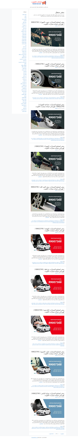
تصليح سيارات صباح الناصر (56, 428)
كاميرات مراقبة (24, 86)
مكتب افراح (24, 102)
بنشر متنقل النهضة (45, 262)
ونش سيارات (24, 111)
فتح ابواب (24, 71)
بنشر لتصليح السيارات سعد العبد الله (49, 220)
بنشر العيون (61, 97)
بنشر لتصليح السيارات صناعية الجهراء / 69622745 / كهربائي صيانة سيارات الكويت (50, 105)
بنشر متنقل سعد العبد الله (40, 220)
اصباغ (25, 17)
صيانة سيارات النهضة (51, 263)
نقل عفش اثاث (23, 109)
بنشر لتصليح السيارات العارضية (51, 343)
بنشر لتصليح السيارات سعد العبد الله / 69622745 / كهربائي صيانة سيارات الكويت (47, 188)
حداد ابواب (24, 46)
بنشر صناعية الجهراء (57, 138)
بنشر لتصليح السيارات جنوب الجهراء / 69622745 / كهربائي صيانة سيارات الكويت (47, 23)
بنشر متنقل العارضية (44, 343)
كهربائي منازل (24, 91)
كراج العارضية (43, 344)
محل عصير (24, 92)
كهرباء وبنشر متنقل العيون (36, 98)
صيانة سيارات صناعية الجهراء (43, 139)
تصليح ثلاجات (24, 37)
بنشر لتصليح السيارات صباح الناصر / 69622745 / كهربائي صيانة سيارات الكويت (47, 394)
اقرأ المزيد (40, 52)
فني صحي (24, 80)
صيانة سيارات (49, 56)
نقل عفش (24, 108)
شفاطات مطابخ (23, 65)
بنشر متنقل (61, 96)
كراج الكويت (24, 88)
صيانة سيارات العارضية (48, 344)
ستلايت (25, 63)
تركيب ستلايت (24, 29)
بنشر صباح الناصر (57, 427)
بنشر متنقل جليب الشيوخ (41, 385)
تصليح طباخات (24, 40)
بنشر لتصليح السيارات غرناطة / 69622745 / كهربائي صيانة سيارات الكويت (49, 270)
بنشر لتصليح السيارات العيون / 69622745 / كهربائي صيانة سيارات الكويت (49, 65)
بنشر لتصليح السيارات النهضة (52, 262)
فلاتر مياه (24, 74)
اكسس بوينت (24, 19)
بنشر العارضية (61, 343)
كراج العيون (47, 98)
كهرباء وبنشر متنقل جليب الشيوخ (57, 387)
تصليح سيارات (61, 56)
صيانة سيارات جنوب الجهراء (43, 56)
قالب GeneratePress (35, 437)
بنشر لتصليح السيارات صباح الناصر (50, 427)
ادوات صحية (24, 14)
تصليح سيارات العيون (61, 98)
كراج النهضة (46, 263)
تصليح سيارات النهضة (61, 263)
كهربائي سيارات (23, 89)
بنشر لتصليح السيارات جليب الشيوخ (49, 385)
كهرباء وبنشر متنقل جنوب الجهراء (56, 57)
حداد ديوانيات (24, 51)
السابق (62, 433)
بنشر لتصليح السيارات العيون (52, 97)
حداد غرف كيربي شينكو (22, 54)
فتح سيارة (24, 72)
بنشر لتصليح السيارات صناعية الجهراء (49, 138)
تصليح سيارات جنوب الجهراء (55, 56)
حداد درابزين (24, 48)
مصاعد (25, 95)
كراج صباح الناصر (34, 428)
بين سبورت (24, 25)
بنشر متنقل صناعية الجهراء (40, 138)
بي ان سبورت (24, 23)
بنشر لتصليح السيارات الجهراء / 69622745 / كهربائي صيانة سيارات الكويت (49, 147)
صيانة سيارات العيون (51, 98)
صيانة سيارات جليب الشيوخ (43, 386)
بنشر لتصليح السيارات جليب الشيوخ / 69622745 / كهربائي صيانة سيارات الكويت (47, 353)
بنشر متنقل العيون (46, 97)
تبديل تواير (37, 97)
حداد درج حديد (24, 49)
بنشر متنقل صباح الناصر (42, 427)
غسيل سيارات (24, 69)
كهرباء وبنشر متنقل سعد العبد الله (57, 222)
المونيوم (25, 20)
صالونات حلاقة (24, 66)
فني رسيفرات (24, 77)
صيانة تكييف (24, 68)
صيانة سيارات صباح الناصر (45, 428)
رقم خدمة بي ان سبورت (22, 62)
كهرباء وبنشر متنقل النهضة (35, 263)
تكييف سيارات (24, 43)
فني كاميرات (24, 82)
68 (52, 433)
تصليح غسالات (24, 42)
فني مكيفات (24, 85)
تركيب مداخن (24, 32)
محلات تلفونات (24, 94)
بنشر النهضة (58, 262)
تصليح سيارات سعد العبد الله (55, 221)
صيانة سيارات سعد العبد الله (43, 221)
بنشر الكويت (58, 97)
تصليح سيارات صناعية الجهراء (55, 139)
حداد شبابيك (24, 52)
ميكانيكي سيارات (23, 103)
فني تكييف (24, 75)
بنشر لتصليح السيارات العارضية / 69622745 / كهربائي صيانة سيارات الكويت (48, 311)
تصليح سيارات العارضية (59, 344)
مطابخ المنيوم (24, 97)
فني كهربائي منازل (23, 83)
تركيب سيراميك (23, 31)
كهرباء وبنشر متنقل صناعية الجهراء (55, 140)
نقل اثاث (25, 106)
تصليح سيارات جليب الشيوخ (55, 386)
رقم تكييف (24, 60)
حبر (25, 45)
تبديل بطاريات (41, 97)
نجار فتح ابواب (24, 105)
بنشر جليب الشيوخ (57, 385)
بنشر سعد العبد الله (57, 220)
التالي (50, 433)
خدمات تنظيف (24, 57)
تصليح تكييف (24, 34)
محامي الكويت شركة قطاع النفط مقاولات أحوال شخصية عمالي (39, 7)
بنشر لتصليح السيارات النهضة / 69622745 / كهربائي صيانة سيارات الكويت (49, 229)
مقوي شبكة (24, 100)
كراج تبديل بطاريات (36, 56)
